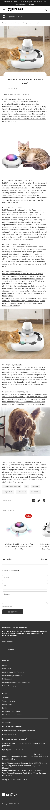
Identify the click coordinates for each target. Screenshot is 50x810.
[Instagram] (11, 794)
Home (4, 23)
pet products (8, 492)
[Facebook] (3, 794)
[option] (17, 532)
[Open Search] (4, 16)
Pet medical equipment (11, 686)
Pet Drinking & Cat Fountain (13, 672)
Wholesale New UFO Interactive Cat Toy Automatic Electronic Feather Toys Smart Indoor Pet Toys (19, 546)
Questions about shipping (12, 711)
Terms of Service (8, 701)
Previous (8, 559)
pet (26, 486)
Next (42, 559)
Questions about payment (12, 715)
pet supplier (22, 492)
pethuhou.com (33, 739)
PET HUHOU (18, 804)
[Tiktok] (15, 794)
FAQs (4, 708)
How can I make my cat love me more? (26, 23)
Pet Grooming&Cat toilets (12, 675)
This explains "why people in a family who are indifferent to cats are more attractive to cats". (24, 118)
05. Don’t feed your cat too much (15, 271)
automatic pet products (12, 486)
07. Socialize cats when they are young (17, 392)
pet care (35, 486)
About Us (5, 698)
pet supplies (35, 492)
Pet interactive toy (9, 679)
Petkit (4, 665)
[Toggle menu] (3, 9)
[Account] (45, 8)
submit (11, 650)
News (10, 23)
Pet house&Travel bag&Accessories (16, 682)
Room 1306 (17, 754)
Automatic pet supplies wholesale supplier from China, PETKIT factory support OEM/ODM (25, 3)
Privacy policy (7, 704)
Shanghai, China (25, 759)
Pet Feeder (6, 669)
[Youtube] (7, 794)
